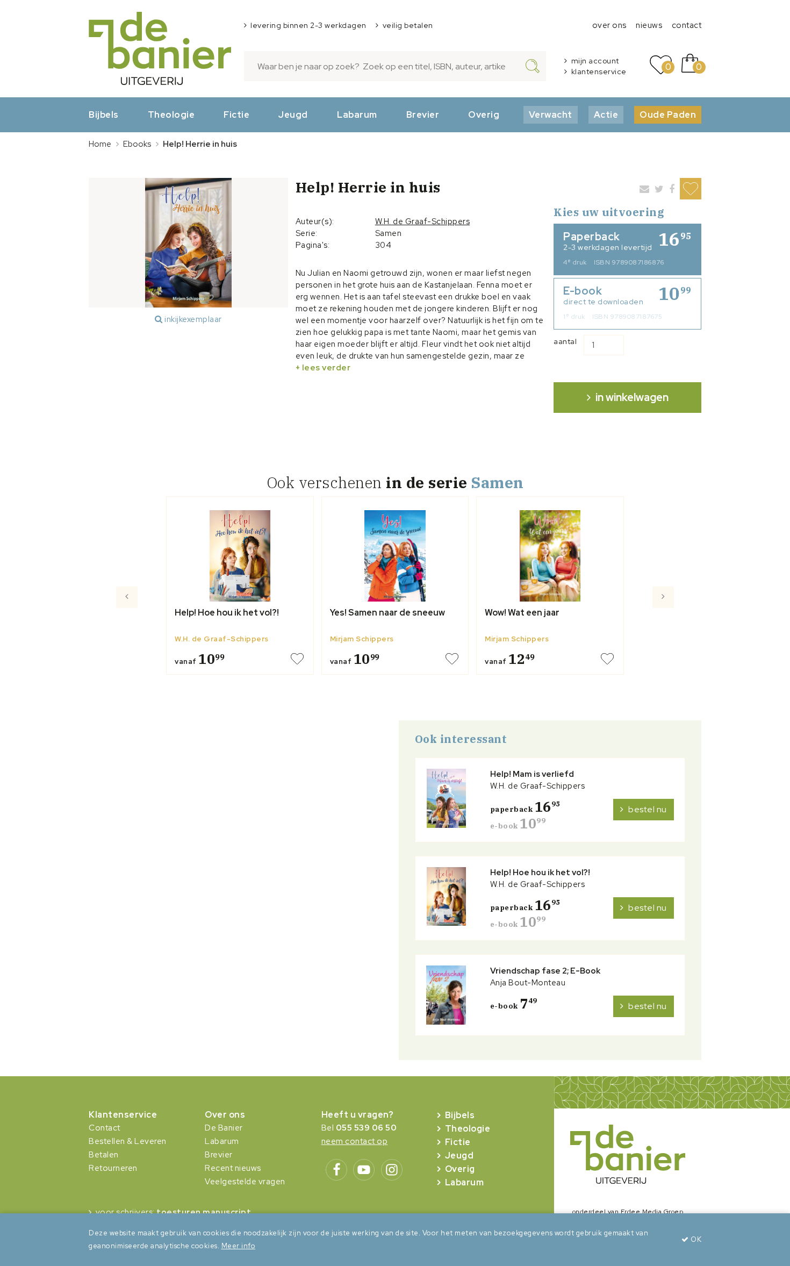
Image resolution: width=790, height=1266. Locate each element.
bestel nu (647, 809)
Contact (104, 1127)
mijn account (595, 61)
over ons (609, 25)
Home (100, 144)
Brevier (423, 114)
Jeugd (293, 114)
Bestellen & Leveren (128, 1141)
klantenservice (599, 71)
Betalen (104, 1154)
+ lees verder (323, 367)
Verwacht (550, 114)
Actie (606, 114)
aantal (565, 341)
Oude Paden (668, 114)
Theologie (171, 114)
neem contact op (354, 1141)
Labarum (357, 114)
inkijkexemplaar (192, 319)
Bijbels (104, 114)
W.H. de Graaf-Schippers (422, 221)
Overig (483, 114)
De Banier (224, 1127)
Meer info (238, 1245)
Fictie (236, 114)
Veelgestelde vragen (245, 1181)
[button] (127, 637)
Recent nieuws (233, 1168)
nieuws (649, 25)
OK (695, 1239)
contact (687, 25)
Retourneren (113, 1168)
